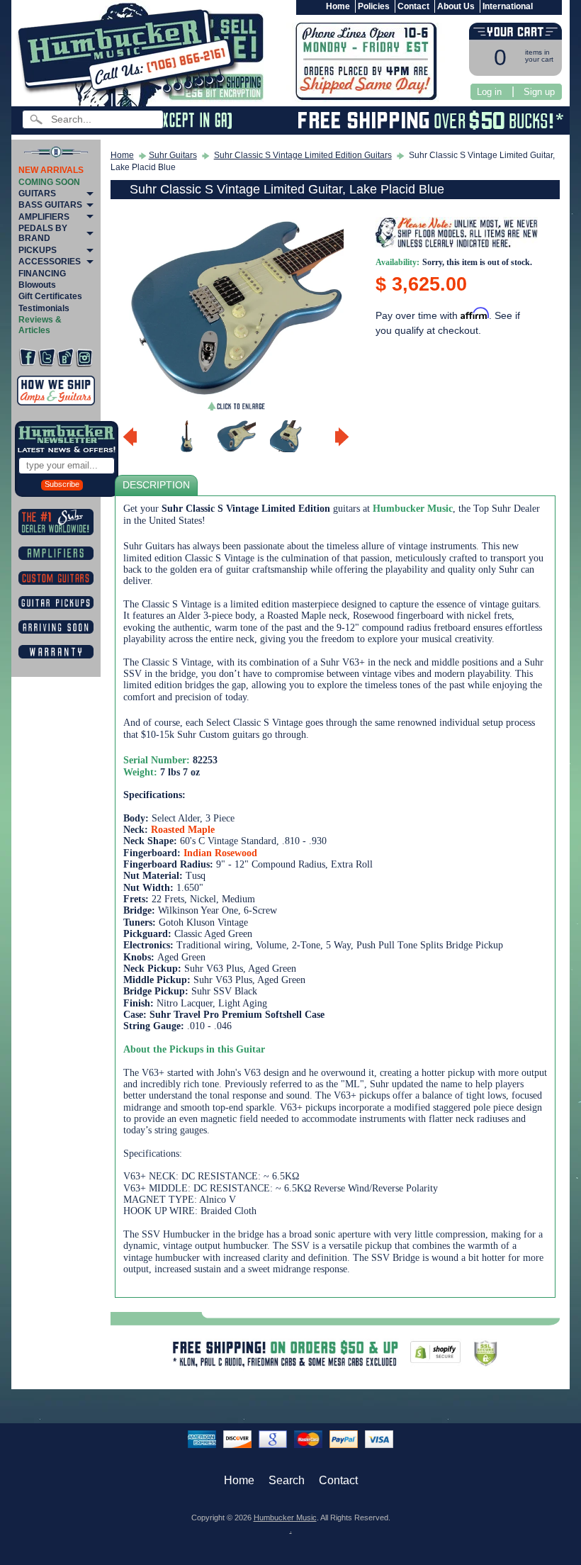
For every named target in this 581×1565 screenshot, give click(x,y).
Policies (374, 6)
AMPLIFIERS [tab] (43, 217)
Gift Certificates (50, 296)
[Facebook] (27, 357)
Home (338, 6)
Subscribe (62, 484)
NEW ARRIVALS (51, 170)
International (508, 6)
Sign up (539, 91)
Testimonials (43, 308)
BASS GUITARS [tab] (50, 205)
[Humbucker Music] (130, 56)
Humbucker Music (285, 1517)
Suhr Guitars (173, 155)
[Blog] (65, 357)
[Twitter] (46, 357)
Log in (489, 91)
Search (287, 1480)
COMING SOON (49, 182)
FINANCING (42, 274)
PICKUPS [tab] (37, 250)
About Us (456, 6)
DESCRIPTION (156, 485)
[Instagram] (84, 357)
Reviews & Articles (40, 325)
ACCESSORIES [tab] (49, 262)
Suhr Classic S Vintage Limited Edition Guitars (303, 155)
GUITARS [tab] (37, 193)
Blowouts (37, 285)
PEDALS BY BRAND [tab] (42, 233)
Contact (413, 6)
